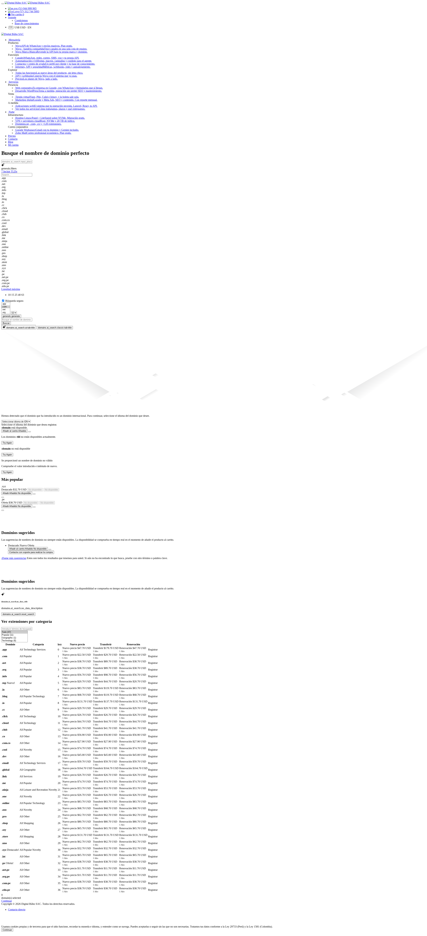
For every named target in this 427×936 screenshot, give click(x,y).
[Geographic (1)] (15, 637)
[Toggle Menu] (2, 3)
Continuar (7, 930)
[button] (213, 168)
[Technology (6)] (15, 640)
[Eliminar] (29, 431)
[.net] (6, 309)
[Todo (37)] (15, 632)
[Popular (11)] (15, 635)
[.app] (6, 304)
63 (22, 294)
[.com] (6, 306)
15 (12, 294)
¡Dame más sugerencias (13, 558)
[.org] (6, 312)
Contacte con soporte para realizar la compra (31, 552)
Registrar (153, 649)
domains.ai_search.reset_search (18, 614)
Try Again (7, 443)
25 (16, 294)
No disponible (35, 489)
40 (19, 294)
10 (9, 294)
